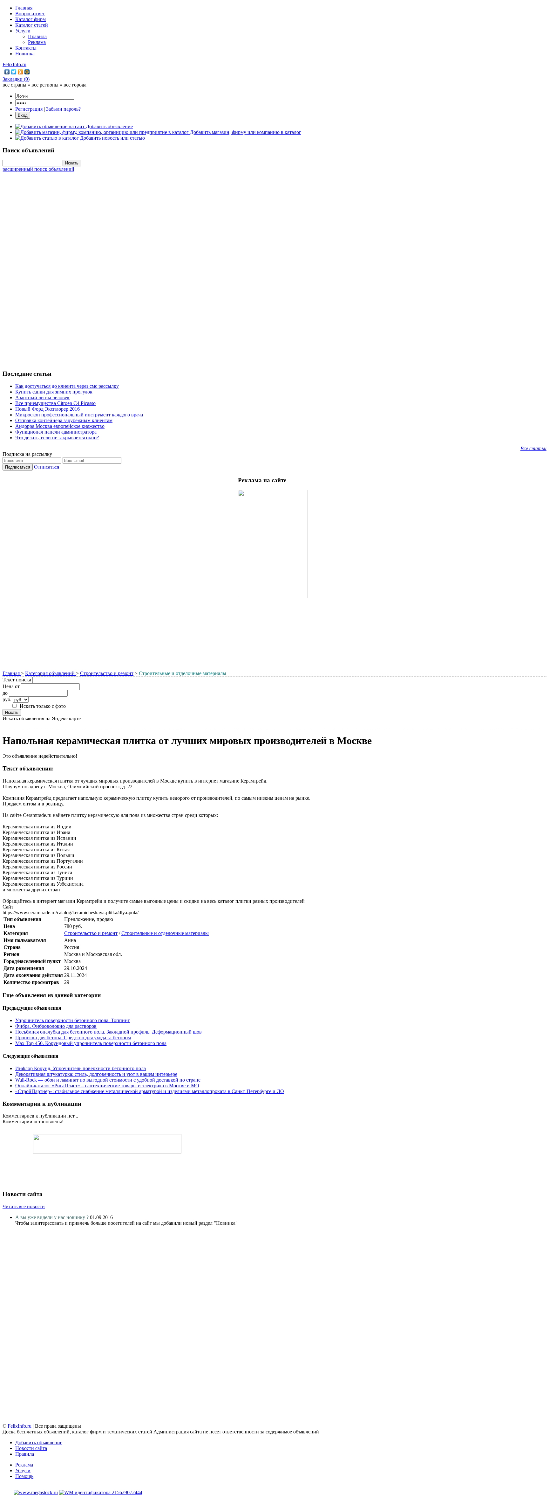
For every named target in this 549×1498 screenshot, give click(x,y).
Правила (37, 36)
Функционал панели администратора (56, 432)
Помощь (24, 1476)
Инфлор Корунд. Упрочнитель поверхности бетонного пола (80, 1068)
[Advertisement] (274, 267)
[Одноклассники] (20, 72)
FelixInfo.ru (14, 64)
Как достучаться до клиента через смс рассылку (67, 386)
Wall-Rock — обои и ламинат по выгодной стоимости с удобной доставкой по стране (107, 1080)
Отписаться (46, 467)
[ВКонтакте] (7, 72)
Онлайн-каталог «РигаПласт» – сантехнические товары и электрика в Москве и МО (107, 1085)
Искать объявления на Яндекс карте (42, 718)
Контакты (26, 48)
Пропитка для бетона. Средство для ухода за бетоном (73, 1037)
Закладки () (16, 79)
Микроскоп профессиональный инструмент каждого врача (79, 414)
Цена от (11, 686)
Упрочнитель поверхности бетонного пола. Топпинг (72, 1020)
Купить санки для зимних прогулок (53, 391)
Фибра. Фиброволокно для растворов (56, 1026)
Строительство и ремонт (106, 673)
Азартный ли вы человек (42, 397)
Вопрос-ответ (30, 13)
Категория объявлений (50, 673)
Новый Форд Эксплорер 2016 (47, 409)
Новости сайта (31, 1448)
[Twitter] (13, 72)
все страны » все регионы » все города (44, 84)
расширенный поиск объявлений (38, 169)
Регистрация (29, 109)
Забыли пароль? (63, 109)
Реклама (37, 42)
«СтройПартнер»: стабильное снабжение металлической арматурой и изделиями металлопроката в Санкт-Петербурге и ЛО (149, 1091)
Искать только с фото (43, 706)
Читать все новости (24, 1206)
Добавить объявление (38, 1442)
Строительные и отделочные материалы (165, 933)
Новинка (25, 53)
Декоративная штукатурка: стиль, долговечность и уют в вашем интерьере (96, 1074)
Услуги (22, 30)
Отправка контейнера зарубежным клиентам (63, 420)
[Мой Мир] (27, 72)
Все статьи (533, 448)
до (5, 693)
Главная (23, 7)
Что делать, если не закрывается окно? (57, 437)
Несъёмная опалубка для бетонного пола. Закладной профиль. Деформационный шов (108, 1032)
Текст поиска (17, 679)
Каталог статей (31, 25)
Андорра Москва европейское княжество (60, 426)
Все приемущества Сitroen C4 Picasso (55, 403)
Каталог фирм (30, 19)
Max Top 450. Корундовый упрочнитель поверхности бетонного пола (90, 1043)
